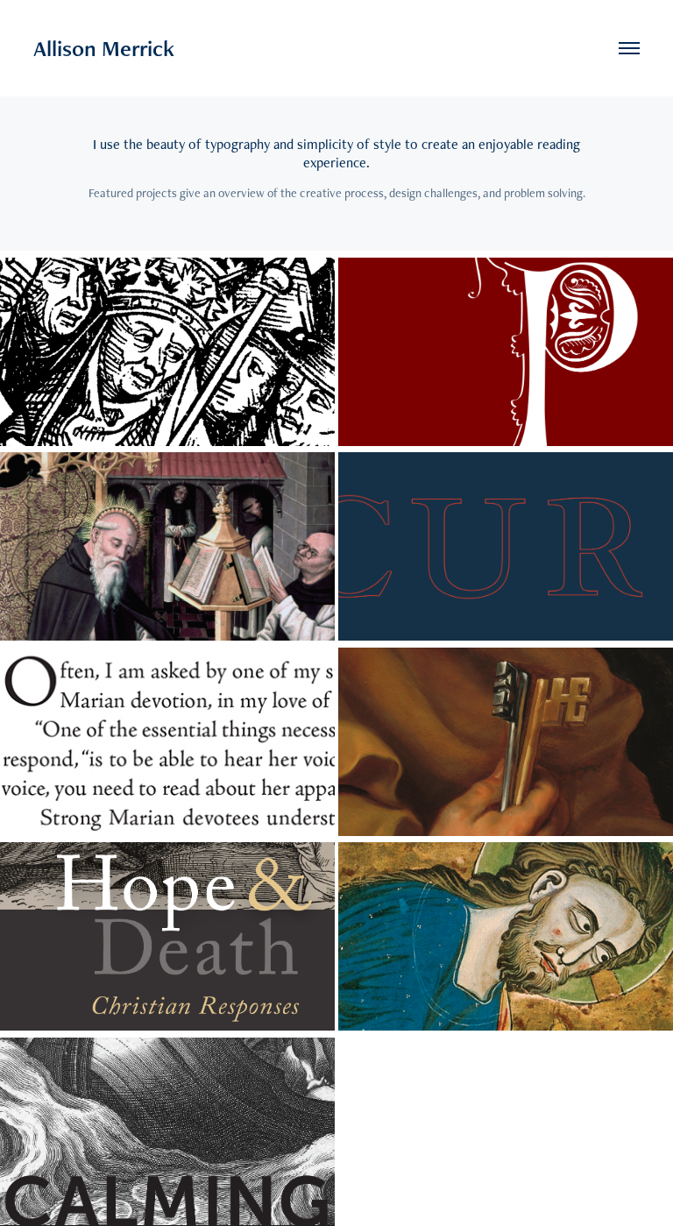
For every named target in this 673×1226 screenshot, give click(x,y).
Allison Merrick (103, 48)
